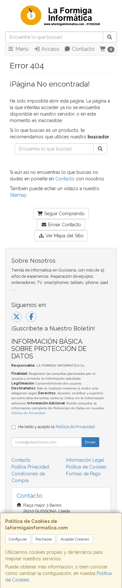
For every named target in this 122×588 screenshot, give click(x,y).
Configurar (18, 539)
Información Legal (85, 460)
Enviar (90, 442)
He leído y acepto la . (57, 426)
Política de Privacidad (28, 413)
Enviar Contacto (64, 224)
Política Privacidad (30, 466)
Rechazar (43, 539)
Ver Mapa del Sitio (64, 235)
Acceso (50, 49)
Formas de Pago (83, 473)
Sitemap (18, 195)
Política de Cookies (86, 466)
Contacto (83, 49)
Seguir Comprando (64, 213)
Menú (21, 49)
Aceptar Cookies (75, 539)
